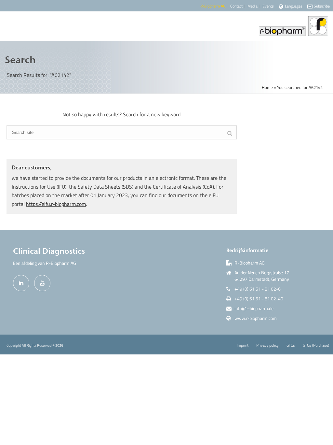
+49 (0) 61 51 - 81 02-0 (257, 289)
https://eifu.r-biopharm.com (56, 204)
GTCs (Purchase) (316, 345)
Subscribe (322, 6)
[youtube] (42, 283)
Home (267, 87)
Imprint (242, 345)
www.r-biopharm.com (255, 318)
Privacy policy (267, 345)
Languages (293, 6)
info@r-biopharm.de (253, 308)
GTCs (290, 345)
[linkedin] (21, 283)
